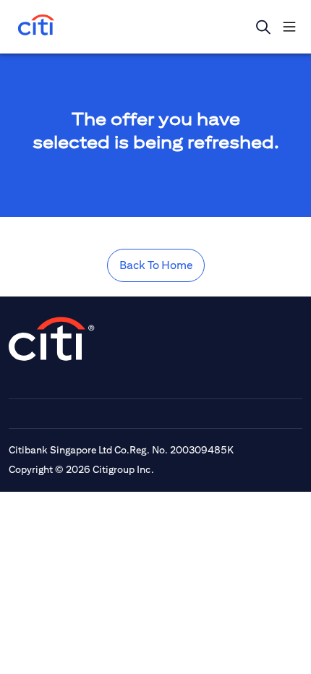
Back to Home (155, 265)
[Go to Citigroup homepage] (52, 339)
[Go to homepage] (36, 26)
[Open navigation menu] (289, 26)
